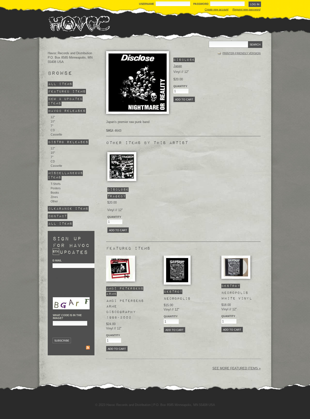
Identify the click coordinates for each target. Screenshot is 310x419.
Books (55, 192)
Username (147, 3)
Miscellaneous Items (65, 175)
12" (53, 117)
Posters (56, 188)
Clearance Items (68, 208)
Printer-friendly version (242, 53)
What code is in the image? (67, 317)
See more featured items (235, 368)
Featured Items (66, 91)
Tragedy (116, 196)
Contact (57, 216)
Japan (177, 66)
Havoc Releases (66, 111)
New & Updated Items (65, 101)
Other (54, 201)
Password (201, 3)
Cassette (56, 134)
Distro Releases (68, 142)
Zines (54, 197)
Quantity (180, 86)
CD (53, 130)
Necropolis (177, 298)
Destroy (173, 291)
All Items (60, 84)
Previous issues (64, 348)
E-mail (57, 260)
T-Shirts (56, 184)
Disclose (184, 60)
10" (53, 121)
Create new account (216, 9)
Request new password (246, 9)
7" (52, 126)
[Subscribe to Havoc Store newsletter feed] (88, 348)
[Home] (79, 23)
